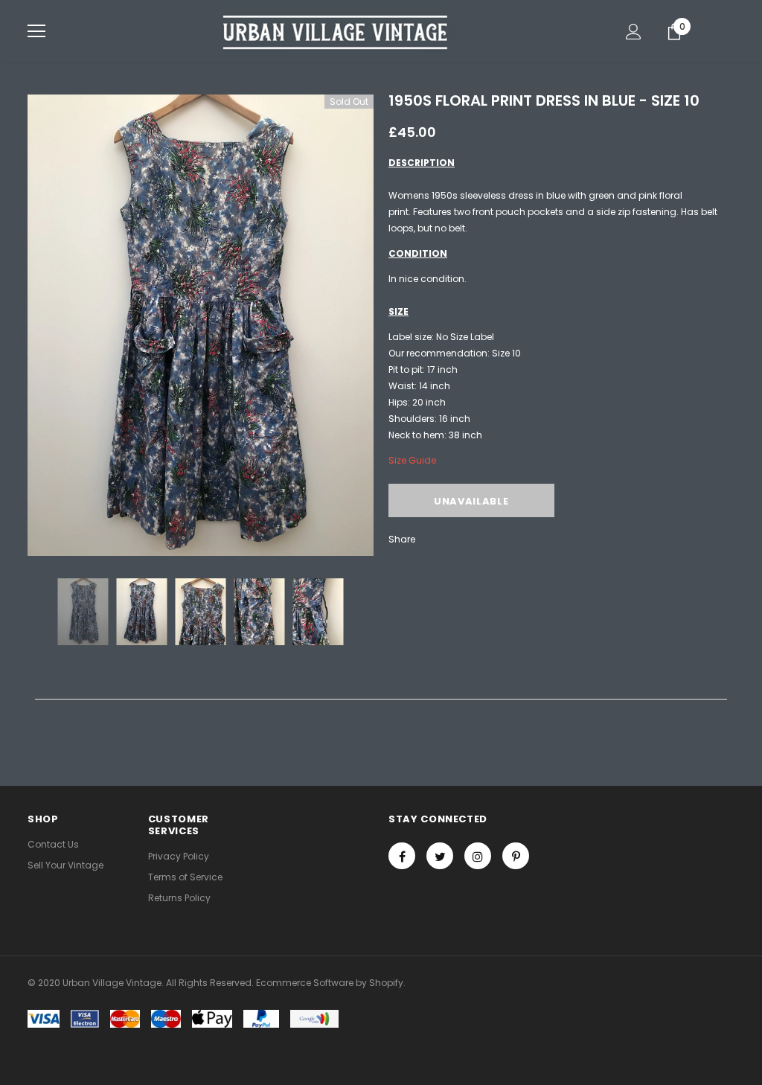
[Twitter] (439, 855)
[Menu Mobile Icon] (36, 31)
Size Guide (412, 460)
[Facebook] (401, 855)
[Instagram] (477, 855)
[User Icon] (633, 31)
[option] (201, 325)
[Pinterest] (515, 855)
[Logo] (336, 30)
